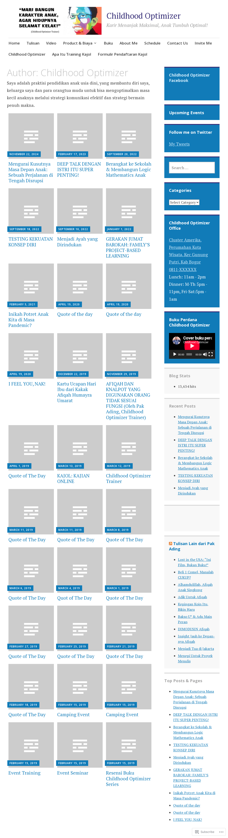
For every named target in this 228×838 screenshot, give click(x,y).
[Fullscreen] (210, 354)
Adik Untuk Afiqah (192, 597)
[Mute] (205, 354)
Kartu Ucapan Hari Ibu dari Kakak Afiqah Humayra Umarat (76, 392)
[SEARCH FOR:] (192, 167)
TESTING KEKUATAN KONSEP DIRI (30, 242)
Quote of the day (75, 314)
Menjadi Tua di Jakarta (196, 648)
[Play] (175, 354)
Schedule (152, 43)
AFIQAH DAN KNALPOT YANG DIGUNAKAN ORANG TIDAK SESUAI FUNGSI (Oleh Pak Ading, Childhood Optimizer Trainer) (128, 400)
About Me (129, 43)
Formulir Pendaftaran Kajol (122, 54)
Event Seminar (72, 773)
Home (14, 43)
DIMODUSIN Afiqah (194, 629)
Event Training (24, 773)
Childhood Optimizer (143, 15)
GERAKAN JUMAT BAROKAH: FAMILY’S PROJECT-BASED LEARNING (128, 247)
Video (51, 43)
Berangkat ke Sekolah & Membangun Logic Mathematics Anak (128, 169)
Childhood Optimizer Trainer (128, 478)
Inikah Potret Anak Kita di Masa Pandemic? (28, 319)
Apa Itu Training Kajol (71, 54)
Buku (108, 43)
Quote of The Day (27, 476)
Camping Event (73, 714)
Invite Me (203, 43)
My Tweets (179, 144)
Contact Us (177, 43)
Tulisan (32, 43)
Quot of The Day (74, 598)
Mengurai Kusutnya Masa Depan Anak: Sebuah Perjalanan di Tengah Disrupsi (30, 172)
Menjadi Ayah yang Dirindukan (77, 242)
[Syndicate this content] (170, 543)
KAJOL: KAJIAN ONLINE (73, 478)
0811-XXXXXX (183, 269)
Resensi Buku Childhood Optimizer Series (128, 778)
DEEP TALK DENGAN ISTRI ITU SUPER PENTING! (79, 169)
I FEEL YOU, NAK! (26, 384)
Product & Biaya (77, 43)
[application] (192, 346)
